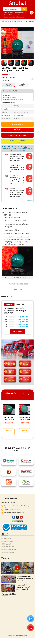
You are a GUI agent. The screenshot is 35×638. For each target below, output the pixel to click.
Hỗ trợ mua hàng (6, 537)
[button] (31, 43)
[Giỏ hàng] (32, 12)
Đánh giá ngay (17, 331)
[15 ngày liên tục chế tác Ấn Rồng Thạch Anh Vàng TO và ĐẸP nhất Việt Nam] (17, 566)
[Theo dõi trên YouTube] (21, 515)
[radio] (8, 85)
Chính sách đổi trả (7, 542)
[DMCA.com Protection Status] (17, 520)
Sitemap (4, 553)
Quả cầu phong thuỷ (19, 12)
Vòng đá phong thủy (9, 17)
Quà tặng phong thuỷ (14, 14)
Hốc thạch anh (20, 17)
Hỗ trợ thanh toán (7, 540)
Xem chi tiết (9, 431)
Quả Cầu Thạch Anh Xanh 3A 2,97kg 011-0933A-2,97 (9, 419)
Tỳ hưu (5, 14)
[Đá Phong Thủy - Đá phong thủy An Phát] (17, 3)
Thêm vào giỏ (18, 124)
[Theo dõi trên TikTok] (17, 515)
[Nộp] (24, 9)
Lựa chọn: (5, 80)
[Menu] (2, 3)
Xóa (32, 79)
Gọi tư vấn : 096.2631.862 (18, 135)
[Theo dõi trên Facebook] (13, 515)
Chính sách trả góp (7, 550)
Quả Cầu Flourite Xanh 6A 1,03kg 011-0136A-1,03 (25, 419)
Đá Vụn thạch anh (8, 12)
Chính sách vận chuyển (8, 548)
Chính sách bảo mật (7, 545)
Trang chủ (8, 21)
